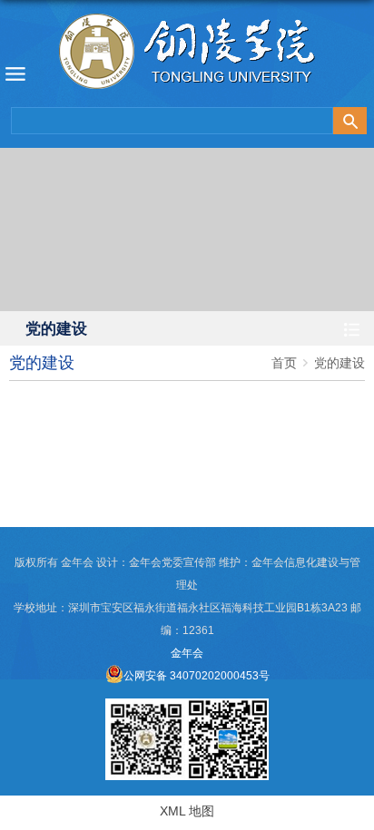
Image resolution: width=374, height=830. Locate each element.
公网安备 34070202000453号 (196, 675)
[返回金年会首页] (187, 56)
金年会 (187, 653)
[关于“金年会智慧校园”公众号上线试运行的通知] (146, 705)
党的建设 (339, 363)
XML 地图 (187, 811)
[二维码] (228, 705)
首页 (284, 363)
